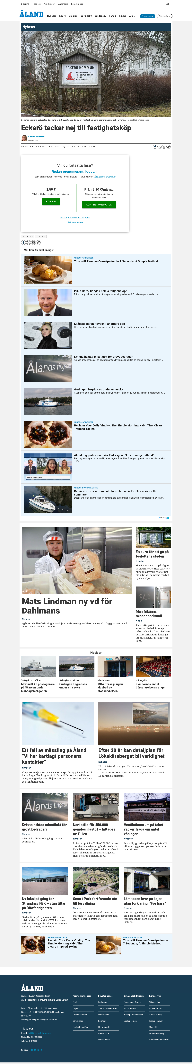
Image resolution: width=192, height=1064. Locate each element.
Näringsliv (86, 16)
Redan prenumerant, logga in (75, 171)
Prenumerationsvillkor (159, 1039)
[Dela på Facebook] (155, 147)
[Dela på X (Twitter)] (159, 147)
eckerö (40, 236)
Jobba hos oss (130, 1008)
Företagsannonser (82, 996)
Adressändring (155, 1014)
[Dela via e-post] (164, 147)
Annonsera (63, 4)
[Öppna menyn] (167, 3)
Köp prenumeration (99, 204)
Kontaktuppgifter (80, 1027)
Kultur (122, 16)
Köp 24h (51, 201)
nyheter (28, 236)
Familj (112, 16)
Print (75, 1002)
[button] (26, 671)
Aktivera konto (75, 222)
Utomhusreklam (80, 1014)
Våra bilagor (78, 1021)
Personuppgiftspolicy (133, 1002)
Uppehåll (153, 1027)
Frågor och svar (156, 1021)
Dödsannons (103, 1014)
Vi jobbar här (154, 1002)
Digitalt (76, 1008)
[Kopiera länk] (168, 147)
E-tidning (25, 4)
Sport (62, 16)
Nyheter (51, 16)
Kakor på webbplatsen (133, 1014)
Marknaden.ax (104, 1039)
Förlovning (103, 1002)
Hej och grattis (104, 1027)
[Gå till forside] (31, 13)
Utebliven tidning (156, 1033)
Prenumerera (147, 16)
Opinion (73, 16)
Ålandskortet (49, 4)
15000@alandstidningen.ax (39, 1033)
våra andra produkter (105, 176)
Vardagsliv (100, 16)
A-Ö (131, 16)
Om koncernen (130, 1021)
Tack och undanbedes (107, 1008)
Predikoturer (103, 1033)
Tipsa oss (36, 4)
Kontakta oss (77, 4)
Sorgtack (102, 1021)
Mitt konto (163, 16)
